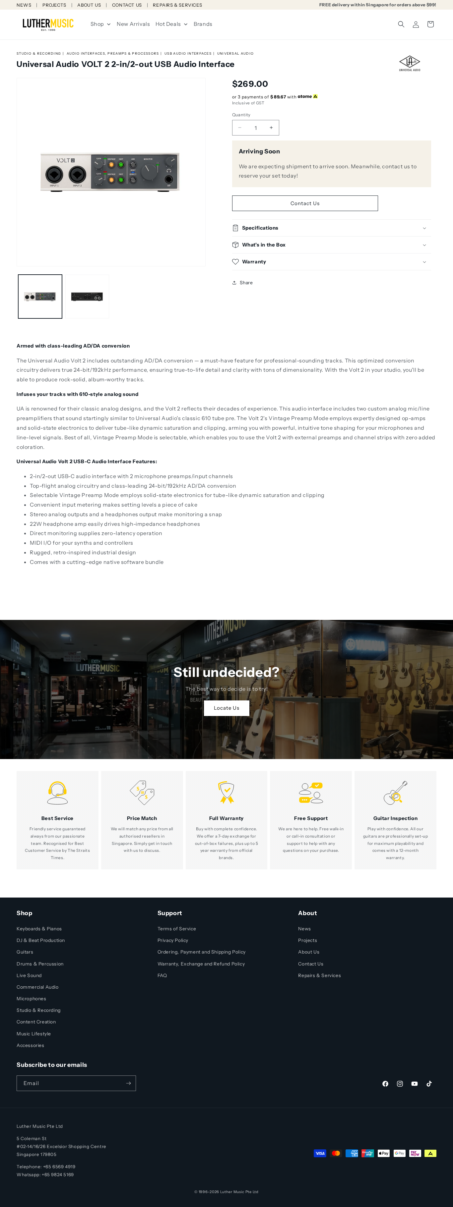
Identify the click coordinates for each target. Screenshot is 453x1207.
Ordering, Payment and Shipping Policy (202, 952)
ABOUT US (89, 5)
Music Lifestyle (34, 1034)
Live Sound (29, 975)
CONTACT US (127, 5)
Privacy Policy (173, 940)
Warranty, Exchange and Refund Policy (201, 964)
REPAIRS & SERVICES (177, 5)
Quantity (241, 114)
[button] (401, 24)
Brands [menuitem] (203, 24)
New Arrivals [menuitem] (133, 24)
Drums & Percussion (40, 964)
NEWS (24, 5)
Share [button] (246, 282)
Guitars (25, 952)
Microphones (31, 999)
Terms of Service (177, 929)
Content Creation (36, 1022)
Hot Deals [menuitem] (168, 24)
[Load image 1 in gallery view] (40, 296)
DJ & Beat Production (41, 940)
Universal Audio (235, 53)
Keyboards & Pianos (39, 929)
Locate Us (226, 708)
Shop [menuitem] (97, 24)
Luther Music (232, 1191)
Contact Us (305, 203)
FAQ (162, 975)
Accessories (30, 1045)
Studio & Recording (39, 53)
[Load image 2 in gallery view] (87, 296)
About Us (308, 952)
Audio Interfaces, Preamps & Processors (113, 53)
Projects (307, 940)
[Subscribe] (128, 1083)
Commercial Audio (38, 987)
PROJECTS (54, 5)
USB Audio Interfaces (188, 53)
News (304, 929)
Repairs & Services (319, 975)
